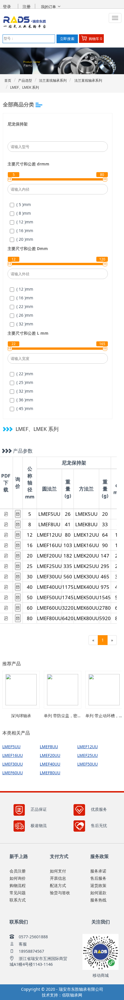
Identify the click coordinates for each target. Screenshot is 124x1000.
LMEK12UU (86, 534)
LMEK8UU (86, 524)
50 (30, 597)
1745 (68, 597)
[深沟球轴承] (21, 689)
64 (105, 534)
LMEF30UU (49, 576)
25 (30, 566)
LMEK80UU (86, 618)
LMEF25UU (49, 566)
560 (67, 576)
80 (68, 534)
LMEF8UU (49, 524)
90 (105, 545)
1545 (105, 597)
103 (67, 545)
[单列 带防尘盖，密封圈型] (62, 689)
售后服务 (98, 878)
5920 (105, 618)
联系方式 (18, 900)
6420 (68, 618)
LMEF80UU (49, 618)
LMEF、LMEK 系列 (24, 87)
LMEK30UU (86, 576)
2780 (105, 607)
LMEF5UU (49, 514)
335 (67, 566)
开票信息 (58, 878)
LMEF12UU (49, 534)
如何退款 (98, 892)
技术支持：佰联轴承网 (62, 995)
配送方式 (58, 885)
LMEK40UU (86, 587)
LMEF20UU (49, 555)
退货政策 (98, 885)
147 (105, 555)
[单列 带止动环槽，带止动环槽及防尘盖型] (104, 689)
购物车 (95, 38)
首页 (7, 80)
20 (105, 514)
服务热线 (98, 900)
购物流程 (18, 885)
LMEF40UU (49, 587)
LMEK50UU (86, 597)
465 (105, 576)
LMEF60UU (49, 607)
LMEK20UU (86, 555)
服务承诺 (98, 871)
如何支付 (58, 871)
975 (105, 587)
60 (30, 607)
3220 (68, 607)
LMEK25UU (86, 566)
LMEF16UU (49, 545)
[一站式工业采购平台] (39, 22)
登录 (7, 6)
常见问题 (18, 892)
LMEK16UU (86, 545)
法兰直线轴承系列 (53, 80)
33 (105, 524)
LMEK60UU (86, 607)
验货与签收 (60, 892)
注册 (26, 6)
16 (30, 545)
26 (68, 514)
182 (67, 555)
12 (30, 534)
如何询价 (18, 878)
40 (30, 587)
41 (68, 524)
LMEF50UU (49, 597)
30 (30, 576)
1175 (68, 587)
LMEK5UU (86, 514)
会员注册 (18, 871)
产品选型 (25, 80)
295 (105, 566)
